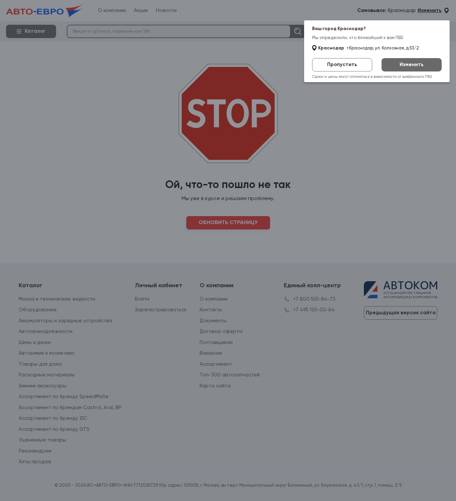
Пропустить (342, 64)
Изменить (412, 64)
